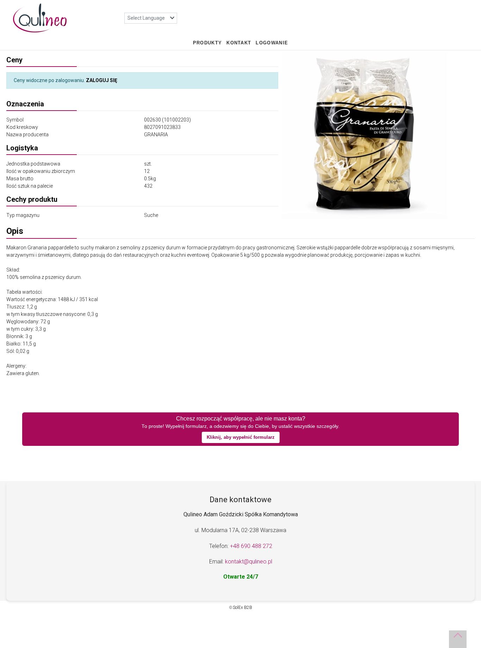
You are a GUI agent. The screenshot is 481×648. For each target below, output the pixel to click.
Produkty (207, 42)
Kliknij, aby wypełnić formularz (241, 437)
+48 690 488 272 (251, 546)
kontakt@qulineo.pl (248, 561)
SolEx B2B (242, 607)
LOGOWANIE (272, 42)
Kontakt (238, 42)
